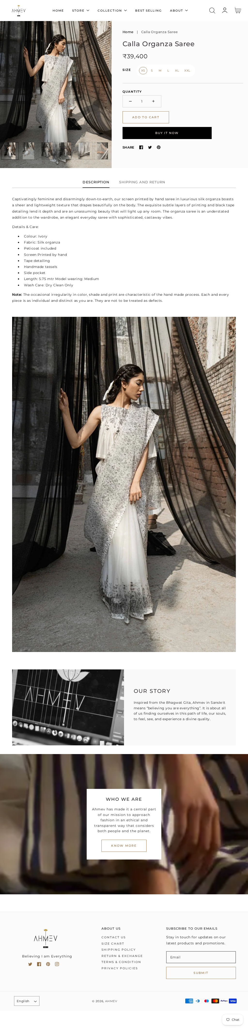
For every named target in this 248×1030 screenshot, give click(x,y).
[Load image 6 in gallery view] (102, 151)
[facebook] (39, 965)
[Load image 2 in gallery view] (28, 151)
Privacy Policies (119, 968)
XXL (187, 70)
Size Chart (112, 943)
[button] (212, 10)
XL (177, 70)
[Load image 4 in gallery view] (65, 151)
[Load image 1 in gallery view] (10, 151)
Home (128, 32)
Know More (124, 845)
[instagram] (57, 965)
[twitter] (30, 965)
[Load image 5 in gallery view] (84, 151)
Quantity (132, 91)
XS (143, 70)
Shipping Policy (118, 949)
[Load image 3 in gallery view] (47, 151)
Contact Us (113, 937)
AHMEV (111, 1001)
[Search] (212, 10)
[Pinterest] (159, 147)
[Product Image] (56, 94)
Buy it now (167, 133)
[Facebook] (141, 147)
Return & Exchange (122, 956)
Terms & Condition (121, 962)
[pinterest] (48, 965)
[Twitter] (150, 147)
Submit (201, 973)
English (23, 1001)
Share (128, 147)
